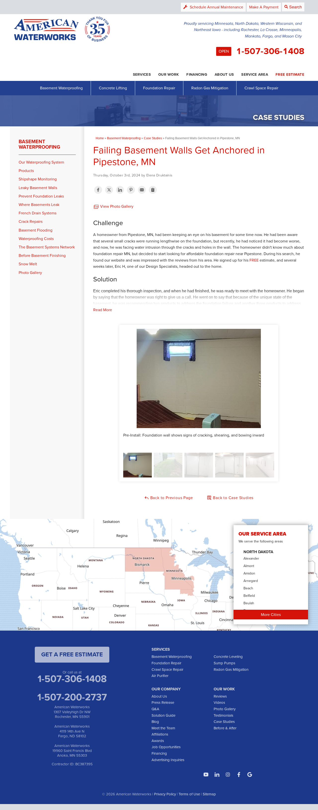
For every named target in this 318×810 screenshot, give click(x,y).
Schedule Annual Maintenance (216, 7)
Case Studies (224, 721)
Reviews (220, 696)
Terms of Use (189, 794)
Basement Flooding (35, 230)
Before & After (225, 728)
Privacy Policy (165, 794)
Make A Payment (263, 7)
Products (26, 170)
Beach (248, 588)
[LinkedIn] (217, 774)
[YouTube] (206, 774)
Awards (158, 740)
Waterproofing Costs (36, 238)
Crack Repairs (30, 221)
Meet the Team (163, 728)
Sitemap (209, 794)
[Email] (142, 190)
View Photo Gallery (116, 206)
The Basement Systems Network (47, 247)
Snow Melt (28, 264)
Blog (155, 721)
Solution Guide (163, 715)
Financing (159, 753)
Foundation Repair (159, 88)
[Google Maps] (250, 774)
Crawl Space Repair (261, 88)
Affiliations (160, 734)
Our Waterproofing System (41, 162)
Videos (219, 702)
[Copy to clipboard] (153, 190)
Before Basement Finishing (42, 255)
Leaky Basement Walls (38, 187)
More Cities (271, 614)
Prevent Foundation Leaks (41, 196)
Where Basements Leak (39, 204)
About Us (159, 696)
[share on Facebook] (98, 190)
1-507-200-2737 (72, 697)
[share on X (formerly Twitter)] (109, 190)
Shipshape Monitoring (38, 179)
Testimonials (223, 715)
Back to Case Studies (232, 498)
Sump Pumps (224, 663)
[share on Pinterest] (131, 190)
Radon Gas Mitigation (209, 88)
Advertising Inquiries (168, 760)
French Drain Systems (37, 213)
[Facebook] (239, 774)
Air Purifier (160, 675)
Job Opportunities (166, 747)
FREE (254, 260)
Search (295, 7)
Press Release (163, 702)
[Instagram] (228, 774)
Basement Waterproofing (61, 88)
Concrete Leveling (228, 656)
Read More (102, 310)
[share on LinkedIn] (120, 190)
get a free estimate (72, 654)
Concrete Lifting (113, 88)
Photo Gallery (30, 272)
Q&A (155, 709)
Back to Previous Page (171, 498)
